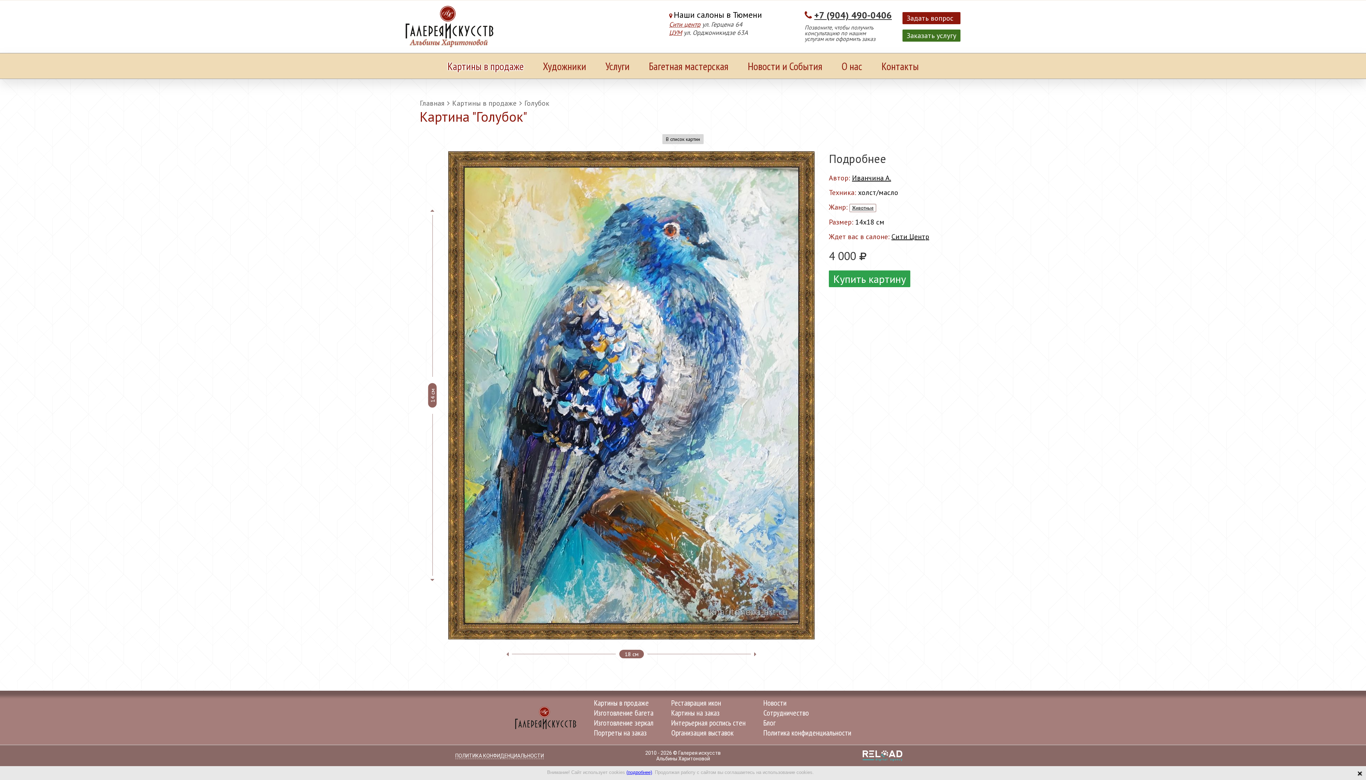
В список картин (683, 139)
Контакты (900, 66)
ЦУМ (675, 32)
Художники (564, 66)
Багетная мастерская (689, 66)
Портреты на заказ (620, 733)
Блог (769, 723)
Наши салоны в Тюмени (718, 14)
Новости (775, 703)
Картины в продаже (486, 66)
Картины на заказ (695, 713)
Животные (863, 208)
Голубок (536, 103)
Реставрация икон (696, 703)
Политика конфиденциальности (807, 733)
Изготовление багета (623, 713)
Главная (432, 103)
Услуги (617, 66)
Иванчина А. (871, 178)
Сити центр (684, 24)
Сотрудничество (786, 713)
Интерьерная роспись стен (708, 723)
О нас (852, 66)
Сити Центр (910, 236)
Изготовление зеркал (623, 723)
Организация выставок (702, 733)
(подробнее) (639, 772)
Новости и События (785, 66)
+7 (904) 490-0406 (853, 15)
